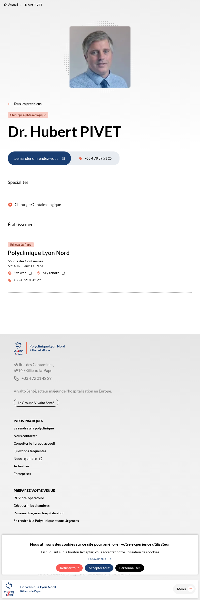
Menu (181, 589)
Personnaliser (129, 568)
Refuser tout (69, 568)
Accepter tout (99, 568)
